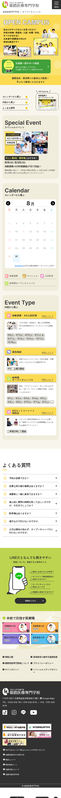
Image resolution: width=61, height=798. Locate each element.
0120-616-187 (14, 702)
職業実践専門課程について (17, 663)
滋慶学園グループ (12, 769)
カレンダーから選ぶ (12, 97)
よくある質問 (9, 108)
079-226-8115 (30, 702)
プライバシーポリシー (43, 663)
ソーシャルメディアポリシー (45, 671)
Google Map (48, 698)
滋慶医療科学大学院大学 (14, 755)
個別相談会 (19, 266)
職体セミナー (10, 760)
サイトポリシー (12, 669)
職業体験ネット (11, 765)
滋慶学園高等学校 (12, 774)
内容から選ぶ (9, 102)
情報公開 (9, 657)
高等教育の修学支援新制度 (45, 657)
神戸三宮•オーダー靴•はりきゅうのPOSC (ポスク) (25, 750)
